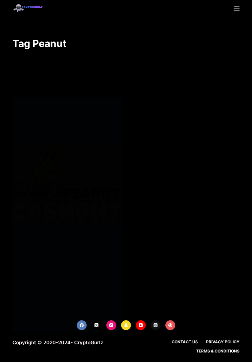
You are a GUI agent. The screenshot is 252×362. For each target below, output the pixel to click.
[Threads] (155, 325)
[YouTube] (141, 325)
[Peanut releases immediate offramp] (66, 184)
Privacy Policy (223, 341)
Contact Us (185, 341)
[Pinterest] (170, 325)
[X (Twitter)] (96, 325)
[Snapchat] (126, 325)
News (28, 109)
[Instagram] (111, 325)
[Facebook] (82, 325)
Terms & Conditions (218, 351)
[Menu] (237, 8)
